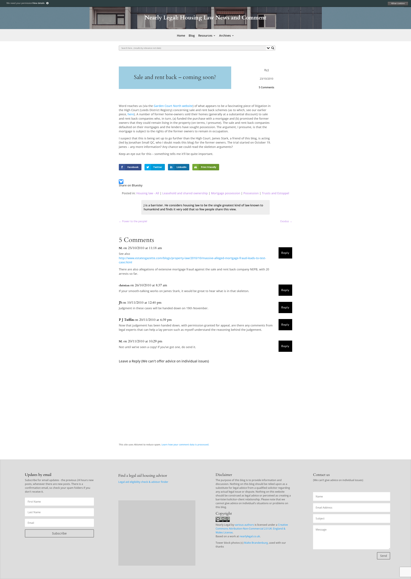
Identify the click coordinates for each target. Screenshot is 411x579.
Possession (251, 193)
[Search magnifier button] (273, 48)
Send (383, 556)
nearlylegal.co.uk (250, 536)
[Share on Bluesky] (121, 182)
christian (124, 285)
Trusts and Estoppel (275, 193)
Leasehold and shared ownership (185, 193)
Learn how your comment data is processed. (185, 444)
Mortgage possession (225, 193)
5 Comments (266, 87)
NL (121, 248)
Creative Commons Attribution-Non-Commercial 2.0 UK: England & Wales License (252, 528)
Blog (192, 35)
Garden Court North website (173, 106)
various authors (244, 524)
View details (38, 3)
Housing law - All (147, 193)
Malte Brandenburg (256, 542)
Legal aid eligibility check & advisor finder (143, 482)
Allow (397, 3)
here (131, 114)
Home (181, 35)
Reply (285, 252)
